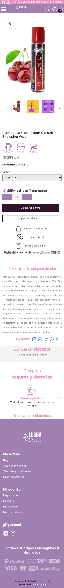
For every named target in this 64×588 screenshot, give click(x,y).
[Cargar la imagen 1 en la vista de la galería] (17, 106)
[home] (26, 8)
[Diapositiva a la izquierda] (6, 108)
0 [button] (60, 11)
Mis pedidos (10, 507)
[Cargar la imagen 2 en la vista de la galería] (33, 106)
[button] (4, 9)
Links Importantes (13, 477)
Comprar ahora (31, 208)
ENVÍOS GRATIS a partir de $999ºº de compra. (37, 2)
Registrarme (10, 495)
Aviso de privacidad (15, 466)
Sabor (6, 172)
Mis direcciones (12, 512)
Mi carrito (8, 501)
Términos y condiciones (17, 471)
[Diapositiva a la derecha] (59, 108)
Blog (5, 460)
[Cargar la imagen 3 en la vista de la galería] (48, 106)
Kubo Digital (39, 584)
